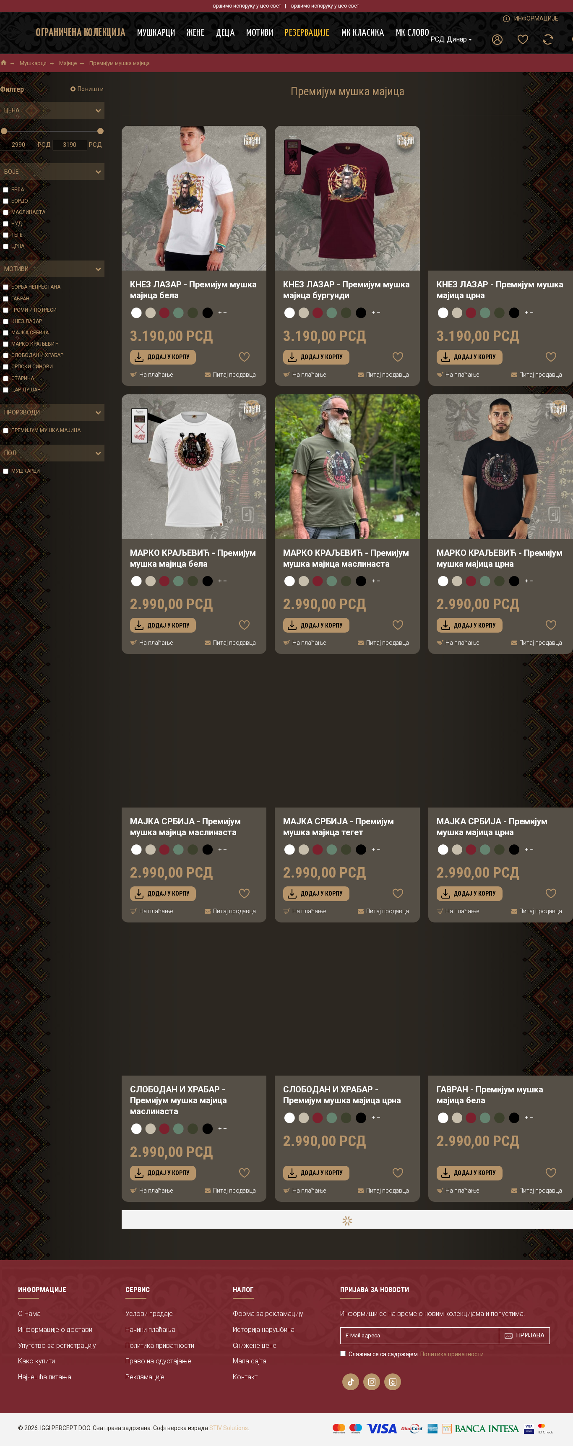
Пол (10, 453)
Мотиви (16, 269)
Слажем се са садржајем (416, 1354)
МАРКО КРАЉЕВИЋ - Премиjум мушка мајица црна (500, 558)
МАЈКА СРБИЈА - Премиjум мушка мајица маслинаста (185, 826)
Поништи (91, 89)
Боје (11, 171)
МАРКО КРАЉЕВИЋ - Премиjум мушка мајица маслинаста (346, 558)
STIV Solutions (228, 1428)
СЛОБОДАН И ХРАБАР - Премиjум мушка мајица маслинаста (178, 1100)
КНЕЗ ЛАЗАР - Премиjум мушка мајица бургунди (346, 289)
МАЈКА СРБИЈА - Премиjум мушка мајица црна (492, 826)
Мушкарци (33, 63)
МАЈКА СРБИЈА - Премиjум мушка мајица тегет (338, 826)
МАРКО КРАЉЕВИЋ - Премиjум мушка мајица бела (193, 558)
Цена (12, 110)
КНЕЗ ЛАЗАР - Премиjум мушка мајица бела (193, 289)
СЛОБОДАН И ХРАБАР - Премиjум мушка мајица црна (342, 1094)
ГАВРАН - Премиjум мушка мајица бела (490, 1094)
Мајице (68, 63)
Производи (22, 412)
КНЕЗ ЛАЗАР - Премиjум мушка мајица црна (500, 289)
